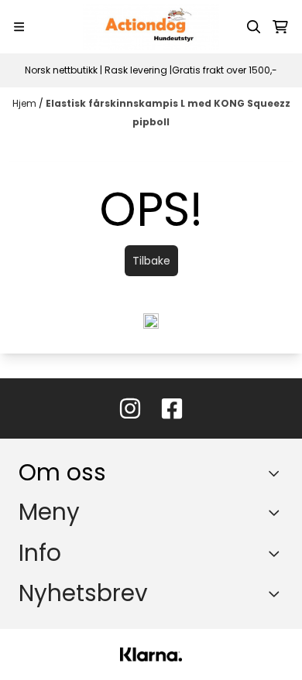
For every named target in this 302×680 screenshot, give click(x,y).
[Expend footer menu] (277, 512)
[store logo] (151, 27)
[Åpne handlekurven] (280, 27)
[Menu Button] (19, 27)
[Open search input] (254, 27)
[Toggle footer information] (277, 473)
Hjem (25, 103)
